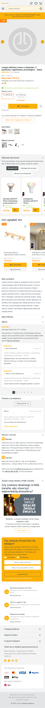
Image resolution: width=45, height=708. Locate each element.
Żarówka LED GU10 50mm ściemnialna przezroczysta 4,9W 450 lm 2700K (10, 201)
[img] (22, 41)
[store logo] (5, 3)
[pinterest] (13, 661)
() (14, 72)
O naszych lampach (12, 641)
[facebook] (5, 661)
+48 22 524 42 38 (11, 471)
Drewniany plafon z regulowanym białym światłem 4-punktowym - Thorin (15, 254)
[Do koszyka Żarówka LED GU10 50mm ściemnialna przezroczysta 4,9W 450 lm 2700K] (15, 210)
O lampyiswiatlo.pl (11, 629)
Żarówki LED (12, 168)
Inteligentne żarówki (28, 168)
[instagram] (9, 661)
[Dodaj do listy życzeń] (40, 106)
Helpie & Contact (11, 635)
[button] (22, 15)
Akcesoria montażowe (22, 173)
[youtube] (16, 661)
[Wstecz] (2, 42)
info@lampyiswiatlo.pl (23, 469)
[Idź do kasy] (42, 42)
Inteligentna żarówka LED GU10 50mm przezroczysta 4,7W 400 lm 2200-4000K (31, 201)
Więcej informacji (13, 341)
